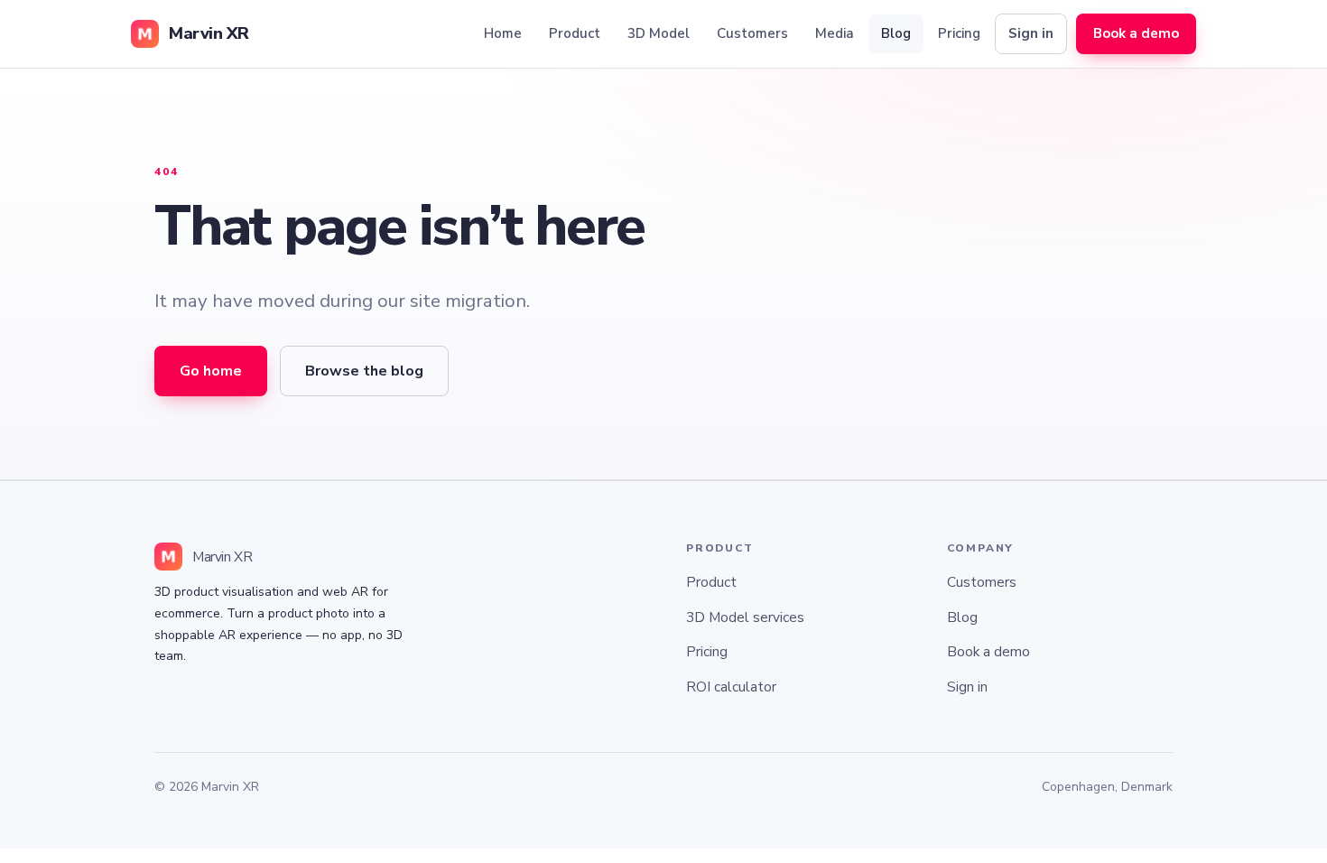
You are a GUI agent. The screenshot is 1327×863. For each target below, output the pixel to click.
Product (574, 33)
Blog (896, 33)
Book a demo (1136, 33)
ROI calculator (731, 686)
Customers (752, 33)
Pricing (959, 33)
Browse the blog (364, 371)
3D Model (658, 33)
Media (834, 33)
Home (503, 33)
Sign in (1030, 33)
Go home (211, 371)
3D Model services (745, 617)
